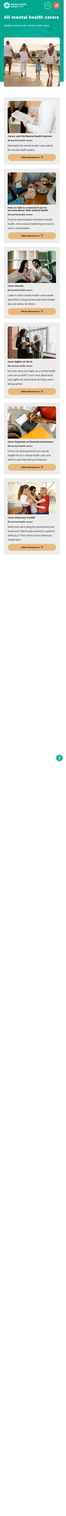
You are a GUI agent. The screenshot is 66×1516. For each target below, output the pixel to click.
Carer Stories (15, 286)
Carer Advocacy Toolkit (21, 517)
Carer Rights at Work (20, 362)
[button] (56, 5)
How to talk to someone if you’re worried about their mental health (28, 209)
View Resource (30, 157)
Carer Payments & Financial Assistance (30, 442)
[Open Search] (47, 5)
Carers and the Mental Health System (30, 136)
